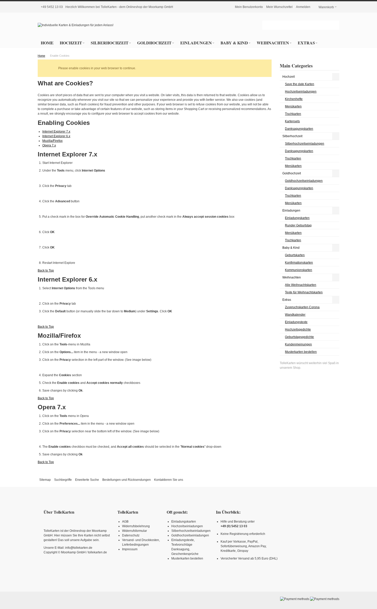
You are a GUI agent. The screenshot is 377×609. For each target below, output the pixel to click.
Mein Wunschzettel (279, 7)
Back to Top (46, 270)
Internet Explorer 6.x (56, 136)
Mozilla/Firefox (52, 141)
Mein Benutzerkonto (249, 7)
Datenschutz (131, 535)
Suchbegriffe (63, 480)
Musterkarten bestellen (187, 558)
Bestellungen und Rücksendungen (126, 480)
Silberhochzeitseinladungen (191, 531)
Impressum (129, 549)
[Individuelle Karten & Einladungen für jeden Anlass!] (75, 25)
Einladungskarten (183, 521)
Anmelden (303, 7)
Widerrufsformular (134, 531)
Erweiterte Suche (87, 480)
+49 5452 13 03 (52, 7)
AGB (125, 521)
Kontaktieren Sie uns (168, 480)
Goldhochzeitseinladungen (190, 535)
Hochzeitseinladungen (187, 526)
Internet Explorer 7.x (56, 131)
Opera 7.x (49, 145)
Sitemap (45, 480)
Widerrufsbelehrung (136, 526)
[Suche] (334, 25)
